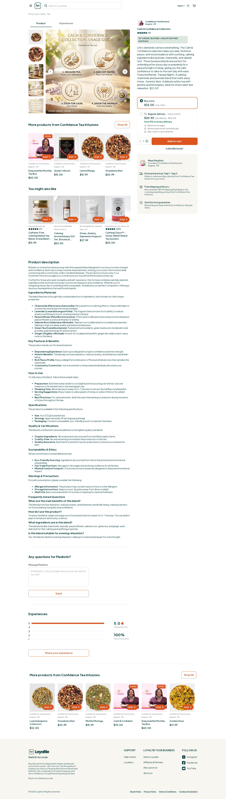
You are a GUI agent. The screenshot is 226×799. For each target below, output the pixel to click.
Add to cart (174, 141)
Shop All (122, 124)
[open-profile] (188, 5)
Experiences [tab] (66, 23)
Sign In (180, 6)
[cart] (194, 5)
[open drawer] (30, 5)
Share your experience (59, 653)
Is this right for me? (174, 148)
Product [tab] (41, 23)
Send (59, 593)
